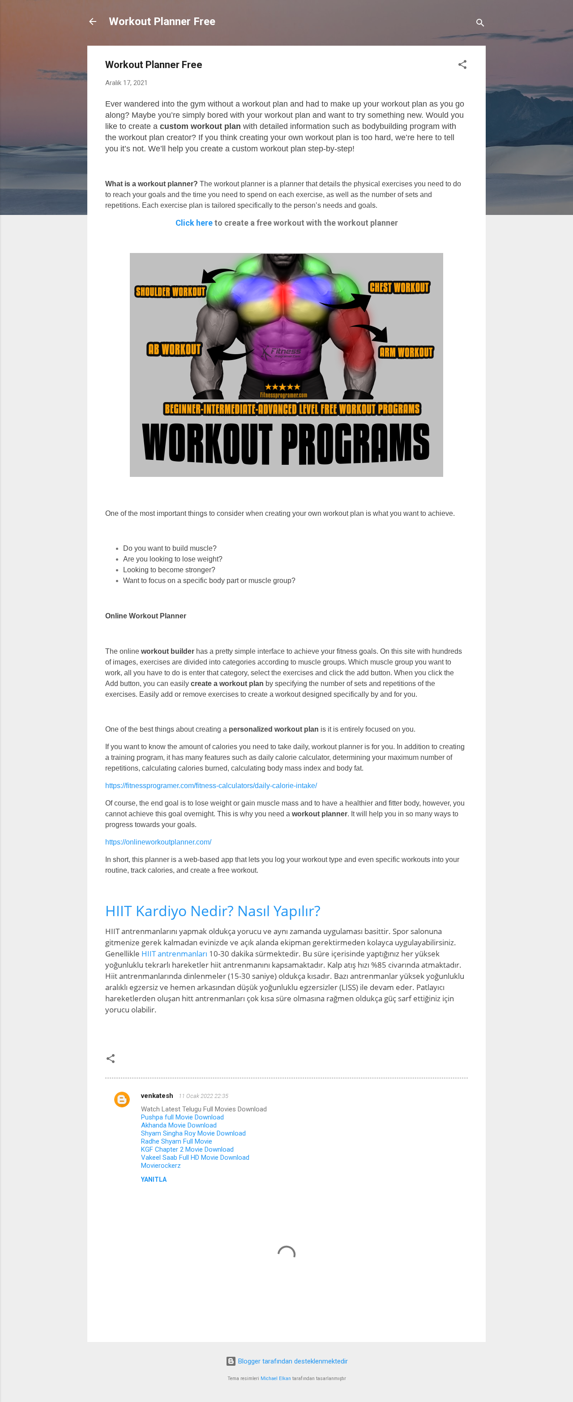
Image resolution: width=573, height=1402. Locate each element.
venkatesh (158, 1096)
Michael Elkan (276, 1378)
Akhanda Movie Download (179, 1125)
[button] (462, 66)
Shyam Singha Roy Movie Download (193, 1133)
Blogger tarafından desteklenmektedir (292, 1361)
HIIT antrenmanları (174, 953)
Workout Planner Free (162, 21)
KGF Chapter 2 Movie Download (187, 1149)
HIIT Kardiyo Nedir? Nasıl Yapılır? (213, 910)
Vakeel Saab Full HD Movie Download (195, 1157)
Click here (194, 222)
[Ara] (480, 24)
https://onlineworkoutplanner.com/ (158, 842)
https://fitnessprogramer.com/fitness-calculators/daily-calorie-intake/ (211, 785)
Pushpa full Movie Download (182, 1117)
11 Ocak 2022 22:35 (203, 1096)
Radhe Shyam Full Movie (176, 1141)
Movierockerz (161, 1166)
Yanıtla (154, 1179)
